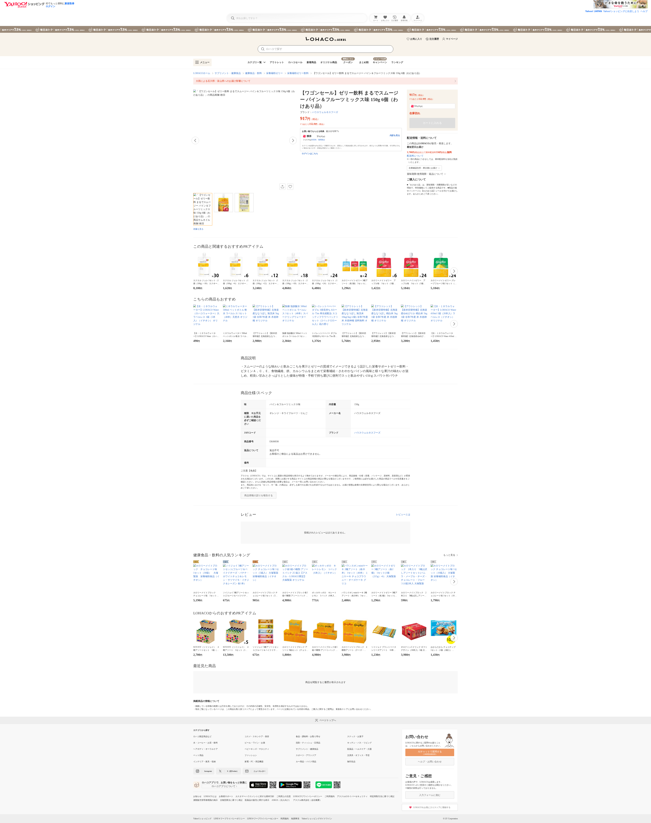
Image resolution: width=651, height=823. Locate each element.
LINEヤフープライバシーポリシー (229, 819)
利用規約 (285, 819)
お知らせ (197, 796)
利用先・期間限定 (318, 140)
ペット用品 (198, 755)
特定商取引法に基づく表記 (382, 796)
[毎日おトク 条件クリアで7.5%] (325, 29)
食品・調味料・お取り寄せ (308, 736)
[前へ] (195, 140)
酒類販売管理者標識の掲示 (205, 800)
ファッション (251, 755)
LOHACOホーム (201, 73)
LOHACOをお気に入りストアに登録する (431, 807)
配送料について (415, 156)
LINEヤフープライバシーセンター (262, 819)
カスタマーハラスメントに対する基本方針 (254, 796)
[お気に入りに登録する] (290, 187)
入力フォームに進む (429, 795)
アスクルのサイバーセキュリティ (352, 796)
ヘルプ (644, 11)
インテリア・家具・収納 (204, 762)
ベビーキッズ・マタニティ (257, 749)
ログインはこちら (310, 153)
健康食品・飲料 (253, 73)
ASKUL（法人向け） (281, 800)
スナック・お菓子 (355, 736)
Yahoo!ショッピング (202, 819)
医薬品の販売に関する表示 (257, 800)
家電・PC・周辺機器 (254, 762)
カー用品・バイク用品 (306, 762)
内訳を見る (395, 135)
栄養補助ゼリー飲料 (298, 73)
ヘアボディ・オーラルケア (205, 749)
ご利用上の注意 (284, 796)
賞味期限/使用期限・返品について (425, 174)
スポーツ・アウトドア (306, 755)
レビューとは (403, 514)
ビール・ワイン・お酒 (255, 743)
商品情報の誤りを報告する (258, 495)
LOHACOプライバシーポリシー (307, 796)
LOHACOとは (210, 796)
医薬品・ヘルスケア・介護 (359, 749)
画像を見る (198, 229)
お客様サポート (226, 796)
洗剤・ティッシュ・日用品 (308, 743)
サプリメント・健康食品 (228, 73)
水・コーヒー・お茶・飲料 (205, 743)
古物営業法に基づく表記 (231, 800)
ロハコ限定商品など (202, 736)
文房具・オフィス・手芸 (358, 755)
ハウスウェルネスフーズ (325, 112)
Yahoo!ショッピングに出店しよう (621, 11)
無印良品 (351, 762)
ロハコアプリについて (223, 786)
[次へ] (293, 140)
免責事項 (295, 819)
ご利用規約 (329, 796)
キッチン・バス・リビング (359, 743)
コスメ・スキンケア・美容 (257, 736)
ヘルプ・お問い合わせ (430, 761)
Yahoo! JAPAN (593, 11)
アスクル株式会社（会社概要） (307, 800)
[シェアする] (282, 187)
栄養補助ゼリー (274, 73)
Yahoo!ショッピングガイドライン (317, 819)
